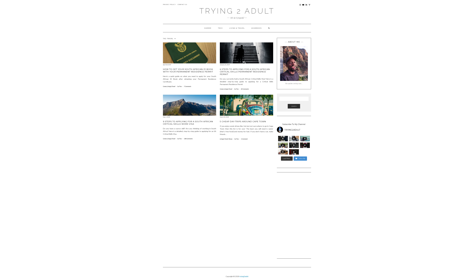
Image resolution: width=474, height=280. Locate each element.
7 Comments (187, 86)
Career (207, 28)
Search (293, 106)
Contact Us (182, 4)
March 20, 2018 (224, 117)
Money (230, 139)
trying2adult (243, 276)
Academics (256, 28)
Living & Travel (237, 28)
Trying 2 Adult (237, 11)
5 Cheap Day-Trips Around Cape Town (243, 121)
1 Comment (244, 139)
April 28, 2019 (167, 64)
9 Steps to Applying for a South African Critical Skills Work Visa (188, 122)
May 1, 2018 (166, 117)
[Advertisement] (294, 214)
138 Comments (188, 138)
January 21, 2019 (225, 64)
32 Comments (245, 89)
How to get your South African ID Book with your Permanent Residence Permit (188, 70)
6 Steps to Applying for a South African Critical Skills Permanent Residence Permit (245, 71)
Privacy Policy (169, 4)
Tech (220, 28)
